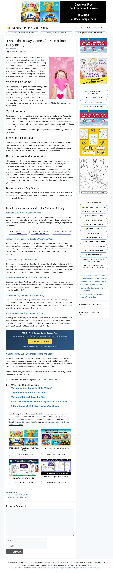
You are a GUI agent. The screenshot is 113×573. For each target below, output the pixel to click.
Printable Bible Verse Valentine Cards (23, 213)
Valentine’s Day (38, 60)
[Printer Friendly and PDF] (16, 53)
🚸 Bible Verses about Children (94, 242)
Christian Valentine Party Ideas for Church (25, 313)
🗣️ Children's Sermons (94, 220)
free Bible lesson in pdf (27, 422)
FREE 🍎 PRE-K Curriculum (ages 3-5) (90, 33)
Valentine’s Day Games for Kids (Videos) (25, 295)
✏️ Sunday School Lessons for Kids (93, 207)
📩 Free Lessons (83, 28)
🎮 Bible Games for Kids (94, 233)
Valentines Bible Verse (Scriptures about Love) (27, 277)
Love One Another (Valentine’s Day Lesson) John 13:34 (39, 401)
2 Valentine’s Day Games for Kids (21, 259)
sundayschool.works (65, 567)
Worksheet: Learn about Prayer (18, 497)
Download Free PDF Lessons (40, 341)
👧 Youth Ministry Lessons (93, 250)
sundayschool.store (52, 567)
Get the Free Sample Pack (24, 454)
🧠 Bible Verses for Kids (93, 237)
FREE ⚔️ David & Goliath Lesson (93, 102)
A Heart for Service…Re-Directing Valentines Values (30, 239)
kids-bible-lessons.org (93, 567)
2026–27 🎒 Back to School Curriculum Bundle (94, 92)
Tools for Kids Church (49, 380)
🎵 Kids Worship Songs (94, 255)
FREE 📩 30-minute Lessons (56, 33)
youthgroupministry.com (79, 567)
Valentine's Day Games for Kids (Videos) (31, 388)
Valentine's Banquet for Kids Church (29, 392)
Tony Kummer (33, 562)
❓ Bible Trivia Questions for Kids (93, 246)
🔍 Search (99, 28)
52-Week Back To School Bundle (23, 33)
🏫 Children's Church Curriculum (93, 211)
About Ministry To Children (91, 305)
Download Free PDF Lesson (24, 482)
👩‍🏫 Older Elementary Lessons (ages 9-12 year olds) (93, 260)
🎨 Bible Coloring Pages (93, 229)
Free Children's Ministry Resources (89, 313)
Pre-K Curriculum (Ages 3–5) (93, 106)
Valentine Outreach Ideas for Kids (28, 397)
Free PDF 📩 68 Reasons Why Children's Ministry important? (94, 266)
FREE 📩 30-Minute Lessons (94, 97)
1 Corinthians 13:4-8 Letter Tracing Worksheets (35, 406)
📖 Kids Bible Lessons (94, 203)
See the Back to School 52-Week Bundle (47, 346)
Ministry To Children (30, 27)
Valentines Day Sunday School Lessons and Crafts (29, 354)
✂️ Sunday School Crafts (94, 216)
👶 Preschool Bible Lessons (93, 224)
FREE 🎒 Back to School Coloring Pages (40, 232)
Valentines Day (13, 493)
